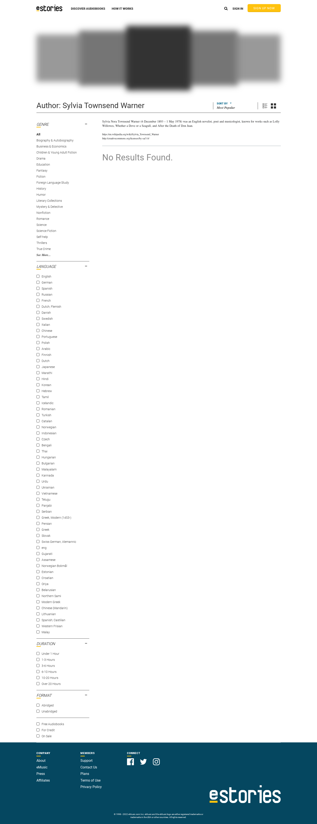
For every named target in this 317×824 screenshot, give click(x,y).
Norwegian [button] (49, 427)
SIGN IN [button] (237, 8)
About (41, 761)
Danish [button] (46, 312)
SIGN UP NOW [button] (264, 8)
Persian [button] (47, 523)
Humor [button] (41, 194)
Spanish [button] (47, 288)
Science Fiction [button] (46, 231)
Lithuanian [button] (49, 614)
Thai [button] (44, 451)
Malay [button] (46, 632)
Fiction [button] (41, 176)
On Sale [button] (47, 736)
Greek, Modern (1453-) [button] (56, 517)
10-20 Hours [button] (50, 678)
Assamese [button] (48, 560)
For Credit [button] (48, 730)
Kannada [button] (48, 475)
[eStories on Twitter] (143, 759)
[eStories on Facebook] (130, 759)
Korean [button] (46, 385)
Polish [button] (46, 342)
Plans (84, 774)
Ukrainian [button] (48, 487)
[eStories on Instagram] (156, 759)
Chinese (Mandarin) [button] (55, 608)
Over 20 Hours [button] (51, 684)
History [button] (41, 188)
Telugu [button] (46, 499)
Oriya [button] (45, 584)
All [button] (38, 134)
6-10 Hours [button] (49, 671)
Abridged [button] (48, 705)
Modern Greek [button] (51, 602)
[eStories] (49, 8)
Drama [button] (41, 158)
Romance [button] (42, 218)
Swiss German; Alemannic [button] (59, 541)
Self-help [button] (42, 237)
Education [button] (43, 164)
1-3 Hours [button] (48, 659)
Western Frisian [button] (52, 626)
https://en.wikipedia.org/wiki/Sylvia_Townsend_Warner (130, 134)
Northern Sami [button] (51, 596)
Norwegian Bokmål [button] (54, 566)
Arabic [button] (46, 349)
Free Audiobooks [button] (53, 724)
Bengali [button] (47, 445)
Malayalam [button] (49, 469)
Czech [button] (46, 439)
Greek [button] (45, 529)
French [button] (46, 300)
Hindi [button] (45, 379)
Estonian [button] (47, 572)
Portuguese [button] (49, 336)
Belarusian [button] (49, 590)
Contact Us (88, 767)
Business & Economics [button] (51, 146)
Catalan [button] (47, 421)
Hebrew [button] (47, 391)
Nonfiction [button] (43, 212)
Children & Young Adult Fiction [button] (56, 152)
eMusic (41, 767)
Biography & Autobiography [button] (55, 140)
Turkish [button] (46, 415)
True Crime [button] (43, 249)
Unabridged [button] (49, 711)
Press (40, 774)
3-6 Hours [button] (48, 665)
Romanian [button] (48, 409)
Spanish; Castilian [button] (53, 620)
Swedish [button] (47, 318)
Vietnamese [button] (49, 493)
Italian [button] (46, 324)
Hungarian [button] (49, 457)
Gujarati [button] (47, 554)
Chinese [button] (47, 330)
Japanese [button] (48, 367)
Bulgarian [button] (48, 463)
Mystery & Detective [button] (49, 206)
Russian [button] (47, 294)
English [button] (46, 276)
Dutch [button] (46, 361)
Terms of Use (90, 780)
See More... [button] (43, 255)
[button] (88, 11)
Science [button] (41, 225)
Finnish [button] (46, 355)
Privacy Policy (91, 787)
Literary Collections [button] (49, 200)
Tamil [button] (45, 397)
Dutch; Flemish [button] (51, 306)
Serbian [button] (47, 511)
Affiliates (43, 780)
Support (86, 761)
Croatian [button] (47, 578)
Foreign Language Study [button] (52, 182)
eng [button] (44, 547)
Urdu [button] (45, 481)
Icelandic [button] (47, 403)
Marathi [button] (47, 373)
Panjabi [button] (47, 505)
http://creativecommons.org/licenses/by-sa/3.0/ (125, 138)
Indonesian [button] (49, 433)
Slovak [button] (46, 535)
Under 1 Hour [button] (50, 653)
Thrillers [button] (41, 243)
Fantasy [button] (41, 170)
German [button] (47, 282)
